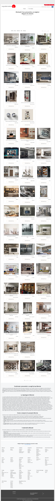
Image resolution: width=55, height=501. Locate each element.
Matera (11, 449)
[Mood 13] (43, 365)
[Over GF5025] (27, 365)
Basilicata (12, 447)
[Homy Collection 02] (43, 327)
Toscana (29, 470)
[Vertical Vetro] (11, 249)
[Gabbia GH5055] (11, 288)
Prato (28, 478)
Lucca (29, 475)
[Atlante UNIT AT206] (27, 249)
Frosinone (3, 459)
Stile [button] (21, 30)
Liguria (11, 457)
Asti (45, 459)
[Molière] (11, 365)
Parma (37, 452)
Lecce (3, 475)
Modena (37, 451)
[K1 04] (11, 268)
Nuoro (11, 474)
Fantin (17, 66)
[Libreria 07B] (11, 171)
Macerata (29, 461)
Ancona (29, 459)
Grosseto (29, 473)
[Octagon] (27, 307)
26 (30, 380)
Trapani (20, 478)
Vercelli (46, 465)
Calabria (20, 447)
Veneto (11, 481)
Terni (46, 472)
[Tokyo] (27, 171)
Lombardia (21, 457)
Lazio (3, 457)
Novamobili (49, 85)
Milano (20, 465)
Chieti (3, 449)
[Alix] (43, 191)
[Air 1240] (11, 210)
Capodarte (16, 373)
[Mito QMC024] (43, 39)
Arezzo (29, 471)
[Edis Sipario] (43, 171)
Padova (11, 483)
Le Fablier (33, 277)
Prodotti (24, 8)
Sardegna (12, 470)
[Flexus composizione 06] (27, 191)
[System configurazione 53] (11, 327)
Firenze (29, 472)
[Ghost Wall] (27, 58)
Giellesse (33, 200)
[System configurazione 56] (27, 39)
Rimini (37, 456)
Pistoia (29, 477)
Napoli (29, 451)
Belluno (11, 482)
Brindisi (3, 473)
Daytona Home (32, 85)
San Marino (21, 483)
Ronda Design (49, 66)
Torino (46, 463)
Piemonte (47, 457)
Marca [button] (15, 30)
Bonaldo (49, 199)
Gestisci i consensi (30, 500)
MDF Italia (16, 316)
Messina (20, 475)
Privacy (23, 500)
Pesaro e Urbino (30, 462)
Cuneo (46, 461)
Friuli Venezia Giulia (48, 447)
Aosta (3, 482)
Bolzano (37, 471)
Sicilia (20, 470)
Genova (11, 459)
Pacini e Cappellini (31, 316)
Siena (29, 479)
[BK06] (43, 153)
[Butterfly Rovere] (43, 77)
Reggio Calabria (21, 451)
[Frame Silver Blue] (11, 58)
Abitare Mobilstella (15, 297)
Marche (29, 457)
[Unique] (27, 153)
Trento (37, 472)
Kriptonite (17, 141)
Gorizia (46, 449)
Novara (46, 462)
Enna (20, 474)
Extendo (17, 336)
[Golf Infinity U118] (27, 347)
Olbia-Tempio (12, 477)
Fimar (50, 180)
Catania (20, 473)
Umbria (46, 470)
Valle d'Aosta (4, 481)
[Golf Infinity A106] (43, 210)
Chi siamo (14, 493)
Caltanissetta (21, 472)
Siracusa (20, 477)
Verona (11, 486)
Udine (46, 451)
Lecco (20, 462)
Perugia (46, 471)
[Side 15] (11, 153)
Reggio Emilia (38, 454)
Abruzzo (3, 447)
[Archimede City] (27, 210)
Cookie (26, 500)
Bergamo (20, 459)
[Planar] (27, 327)
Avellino (29, 449)
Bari (2, 471)
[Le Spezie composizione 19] (27, 268)
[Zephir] (43, 58)
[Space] (27, 229)
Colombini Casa (48, 237)
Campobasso (38, 459)
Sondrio (20, 467)
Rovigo (11, 484)
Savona (11, 461)
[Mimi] (11, 114)
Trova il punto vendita (27, 444)
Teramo (3, 451)
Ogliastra (11, 475)
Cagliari (11, 471)
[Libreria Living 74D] (43, 268)
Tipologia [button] (24, 30)
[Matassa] (11, 229)
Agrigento (20, 471)
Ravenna (37, 455)
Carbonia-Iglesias (13, 472)
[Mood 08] (11, 77)
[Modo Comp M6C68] (43, 249)
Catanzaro (20, 449)
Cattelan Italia (32, 180)
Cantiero (33, 296)
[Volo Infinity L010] (11, 347)
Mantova (20, 464)
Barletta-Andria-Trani (5, 472)
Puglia (3, 470)
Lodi (19, 463)
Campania (30, 447)
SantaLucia (49, 335)
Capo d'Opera (49, 141)
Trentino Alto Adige (39, 470)
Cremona (20, 461)
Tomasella (33, 257)
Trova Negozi (31, 8)
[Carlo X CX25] (27, 288)
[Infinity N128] (43, 288)
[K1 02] (11, 133)
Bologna (37, 449)
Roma (3, 461)
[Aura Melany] (11, 96)
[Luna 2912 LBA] (27, 96)
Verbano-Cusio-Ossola (48, 464)
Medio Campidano (13, 473)
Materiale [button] (18, 30)
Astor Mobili (16, 85)
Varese (20, 468)
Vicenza (11, 487)
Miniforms (16, 237)
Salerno (29, 452)
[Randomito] (11, 307)
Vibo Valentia (21, 452)
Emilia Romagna (39, 447)
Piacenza (37, 453)
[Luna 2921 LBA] (27, 114)
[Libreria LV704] (43, 307)
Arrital (17, 257)
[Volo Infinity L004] (43, 229)
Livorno (29, 474)
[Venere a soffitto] (11, 39)
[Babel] (27, 77)
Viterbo (3, 462)
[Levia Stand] (27, 133)
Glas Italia (33, 238)
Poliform (17, 199)
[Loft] (43, 133)
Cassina (33, 66)
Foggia (3, 474)
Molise (37, 457)
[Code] (11, 191)
